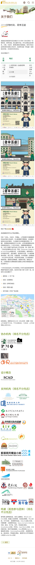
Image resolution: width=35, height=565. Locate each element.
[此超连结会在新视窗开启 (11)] (17, 105)
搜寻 (29, 2)
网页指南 (24, 558)
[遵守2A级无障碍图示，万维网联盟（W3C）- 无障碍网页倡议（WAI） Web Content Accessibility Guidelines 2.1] (12, 552)
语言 (24, 2)
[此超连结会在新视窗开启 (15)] (17, 317)
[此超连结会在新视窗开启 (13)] (17, 202)
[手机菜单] (33, 2)
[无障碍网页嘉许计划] (22, 552)
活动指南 (9, 229)
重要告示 (17, 558)
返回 (6, 542)
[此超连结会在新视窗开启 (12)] (17, 153)
